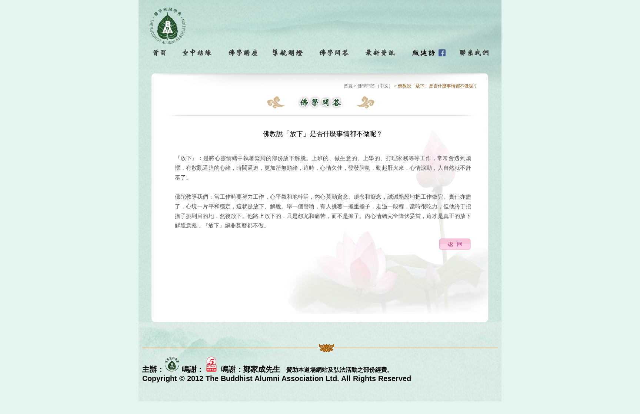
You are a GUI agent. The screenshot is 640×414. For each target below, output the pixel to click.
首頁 (348, 86)
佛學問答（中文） (375, 86)
